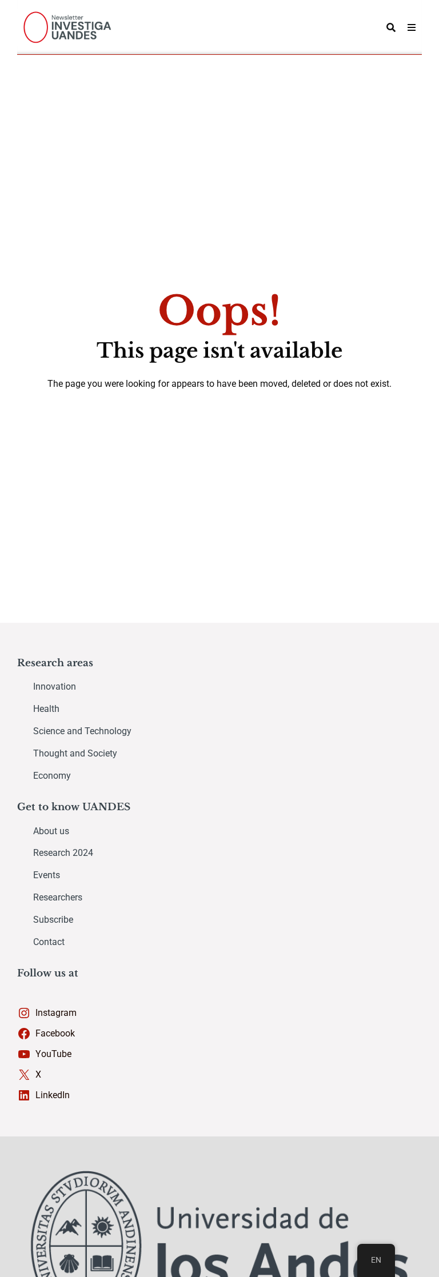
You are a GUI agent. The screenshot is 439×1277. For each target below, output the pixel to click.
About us (51, 831)
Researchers (57, 897)
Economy (52, 775)
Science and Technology (82, 731)
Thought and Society (75, 753)
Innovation (54, 686)
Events (46, 875)
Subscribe (53, 919)
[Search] (391, 27)
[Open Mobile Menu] (411, 27)
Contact (49, 941)
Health (46, 708)
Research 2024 (63, 852)
